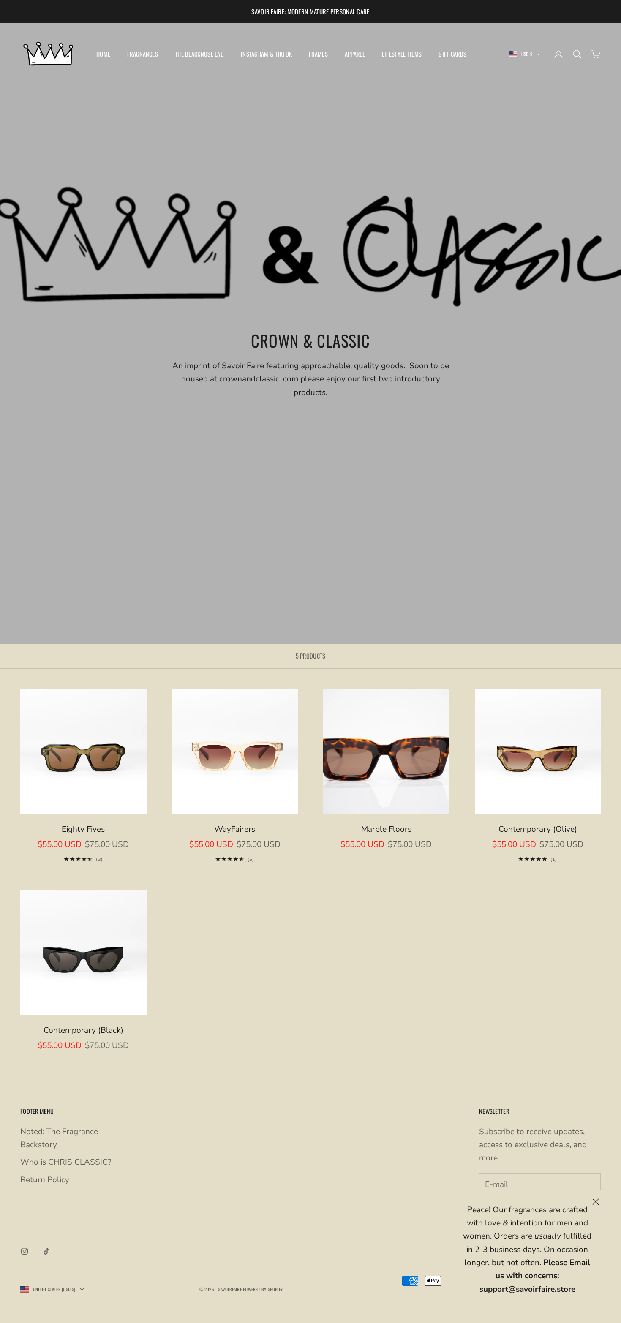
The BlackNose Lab (199, 53)
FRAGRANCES (142, 53)
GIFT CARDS (452, 53)
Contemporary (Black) (83, 1030)
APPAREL (355, 53)
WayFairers (234, 829)
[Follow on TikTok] (46, 1251)
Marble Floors (386, 829)
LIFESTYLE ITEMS (402, 53)
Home (103, 53)
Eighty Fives (83, 829)
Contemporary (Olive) (537, 829)
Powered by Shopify (263, 1289)
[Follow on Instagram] (24, 1251)
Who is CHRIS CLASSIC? (65, 1162)
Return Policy (44, 1179)
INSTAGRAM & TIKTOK (266, 53)
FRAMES (318, 53)
